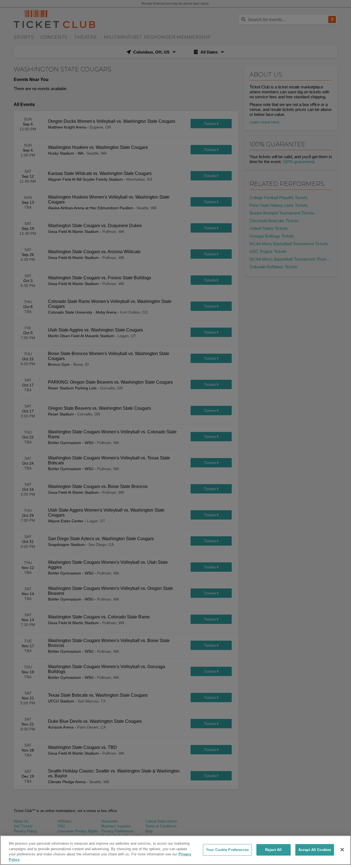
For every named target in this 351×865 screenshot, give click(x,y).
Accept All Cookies (314, 850)
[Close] (342, 850)
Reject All (273, 850)
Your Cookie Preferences (227, 850)
